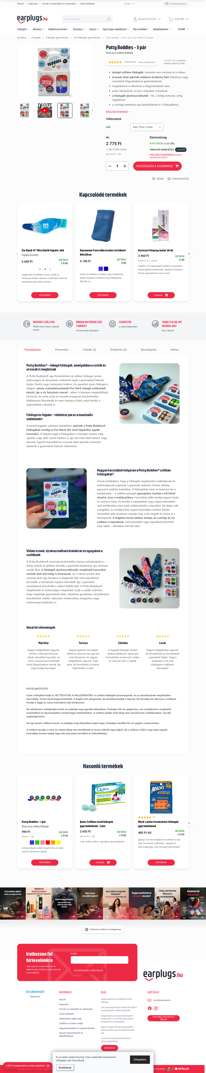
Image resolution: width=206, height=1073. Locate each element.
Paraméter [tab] (62, 349)
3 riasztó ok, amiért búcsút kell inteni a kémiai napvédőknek (116, 1040)
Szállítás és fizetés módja (71, 1023)
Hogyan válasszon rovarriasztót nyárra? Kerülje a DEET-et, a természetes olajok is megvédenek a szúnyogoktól (117, 1019)
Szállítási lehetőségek (166, 155)
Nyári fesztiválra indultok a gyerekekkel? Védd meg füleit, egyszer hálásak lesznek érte (117, 1030)
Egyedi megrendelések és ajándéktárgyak (71, 1034)
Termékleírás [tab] (32, 349)
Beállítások (65, 1067)
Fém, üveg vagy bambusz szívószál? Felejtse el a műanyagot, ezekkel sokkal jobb (119, 1009)
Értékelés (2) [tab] (118, 349)
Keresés (109, 19)
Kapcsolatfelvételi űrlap (164, 1018)
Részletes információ (117, 112)
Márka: (174, 63)
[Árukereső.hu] (35, 992)
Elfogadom (140, 1059)
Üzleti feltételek (87, 3)
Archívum (109, 1048)
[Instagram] (156, 1008)
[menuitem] (23, 29)
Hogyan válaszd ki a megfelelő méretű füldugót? (116, 1000)
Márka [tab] (175, 349)
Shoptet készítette (156, 1068)
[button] (189, 254)
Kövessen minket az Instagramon (105, 929)
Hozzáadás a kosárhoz (154, 166)
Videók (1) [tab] (89, 349)
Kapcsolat (33, 3)
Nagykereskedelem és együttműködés (77, 1028)
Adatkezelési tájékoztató (70, 1018)
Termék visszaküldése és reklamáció (59, 3)
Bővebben (44, 295)
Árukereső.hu (35, 997)
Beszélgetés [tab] (149, 349)
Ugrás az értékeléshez (147, 62)
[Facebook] (149, 1008)
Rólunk (20, 3)
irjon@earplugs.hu (162, 1000)
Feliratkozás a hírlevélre (88, 970)
